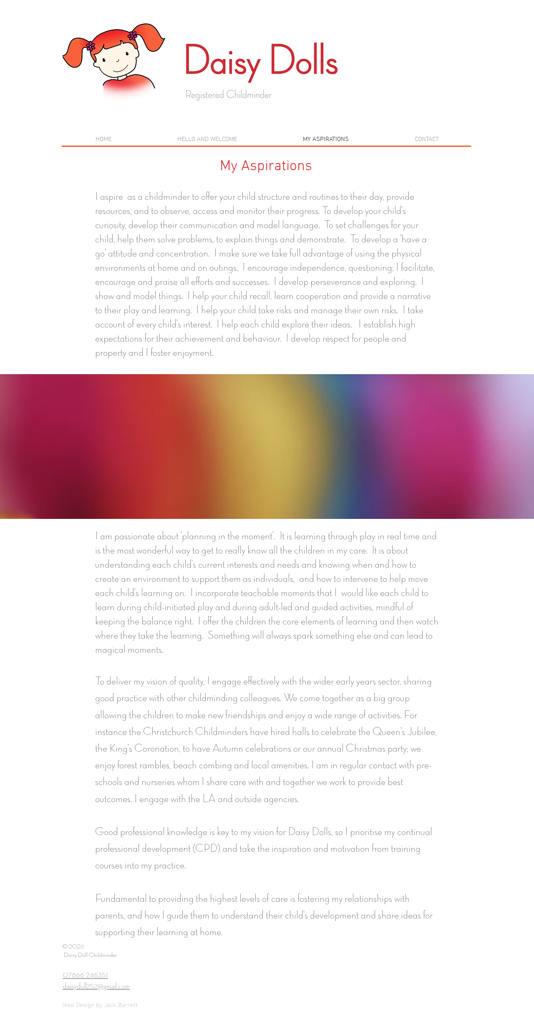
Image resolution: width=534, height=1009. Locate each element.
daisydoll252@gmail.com (96, 986)
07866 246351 (85, 974)
